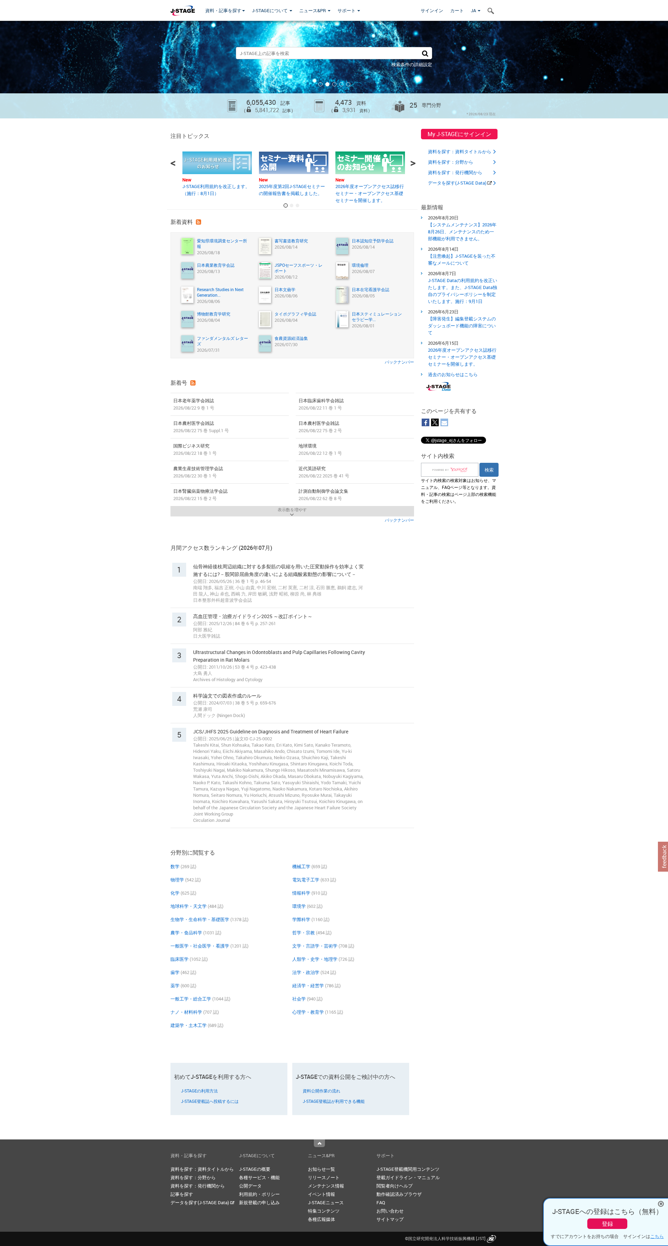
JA (474, 10)
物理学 (177, 880)
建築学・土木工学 (188, 1025)
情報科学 (301, 893)
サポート (347, 10)
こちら (657, 1236)
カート (457, 10)
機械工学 (301, 866)
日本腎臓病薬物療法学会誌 (200, 494)
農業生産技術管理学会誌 (198, 472)
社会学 (299, 999)
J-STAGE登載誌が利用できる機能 (334, 1101)
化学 (175, 893)
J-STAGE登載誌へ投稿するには (210, 1101)
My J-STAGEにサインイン (459, 134)
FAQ (380, 1202)
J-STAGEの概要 (254, 1169)
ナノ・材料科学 (186, 1012)
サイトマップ (390, 1219)
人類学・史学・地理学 (314, 959)
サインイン (432, 10)
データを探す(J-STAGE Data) (457, 183)
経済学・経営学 (308, 985)
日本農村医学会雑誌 (201, 427)
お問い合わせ (390, 1211)
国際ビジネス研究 (195, 449)
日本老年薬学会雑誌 (193, 404)
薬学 (175, 985)
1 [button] (320, 84)
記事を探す (181, 1194)
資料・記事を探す (223, 10)
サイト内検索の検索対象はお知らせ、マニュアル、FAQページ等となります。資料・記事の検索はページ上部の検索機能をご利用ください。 (458, 490)
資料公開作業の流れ (321, 1090)
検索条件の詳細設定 (411, 64)
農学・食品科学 (186, 932)
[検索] (425, 53)
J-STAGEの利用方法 (199, 1090)
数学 (175, 866)
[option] (334, 69)
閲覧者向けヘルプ (394, 1186)
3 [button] (334, 84)
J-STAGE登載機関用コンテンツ (407, 1169)
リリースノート (324, 1177)
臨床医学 (179, 959)
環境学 (299, 906)
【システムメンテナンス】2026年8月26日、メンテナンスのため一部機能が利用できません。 (462, 231)
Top (319, 1143)
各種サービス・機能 (259, 1177)
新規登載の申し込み (259, 1202)
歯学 (175, 972)
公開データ (250, 1186)
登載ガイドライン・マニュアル (408, 1177)
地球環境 (320, 449)
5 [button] (348, 84)
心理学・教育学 (308, 1012)
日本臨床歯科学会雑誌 (321, 404)
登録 (607, 1224)
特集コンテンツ (324, 1211)
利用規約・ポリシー (259, 1194)
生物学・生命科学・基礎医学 (199, 919)
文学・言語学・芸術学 (314, 946)
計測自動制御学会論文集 (323, 494)
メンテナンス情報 (326, 1186)
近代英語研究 (324, 472)
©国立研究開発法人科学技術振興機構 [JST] (445, 1238)
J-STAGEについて (270, 10)
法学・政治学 (305, 972)
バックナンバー (399, 362)
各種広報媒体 (321, 1219)
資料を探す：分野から (450, 162)
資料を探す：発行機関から (455, 172)
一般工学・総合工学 (190, 999)
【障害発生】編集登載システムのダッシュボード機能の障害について (462, 326)
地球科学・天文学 (188, 906)
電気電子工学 (305, 880)
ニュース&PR (313, 10)
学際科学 (301, 919)
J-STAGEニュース (326, 1202)
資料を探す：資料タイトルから (459, 151)
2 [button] (327, 84)
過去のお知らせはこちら (453, 374)
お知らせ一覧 (321, 1169)
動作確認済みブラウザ (399, 1194)
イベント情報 (321, 1194)
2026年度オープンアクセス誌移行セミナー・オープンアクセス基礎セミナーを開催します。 (369, 193)
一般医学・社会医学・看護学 (199, 946)
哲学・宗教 (303, 932)
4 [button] (341, 84)
